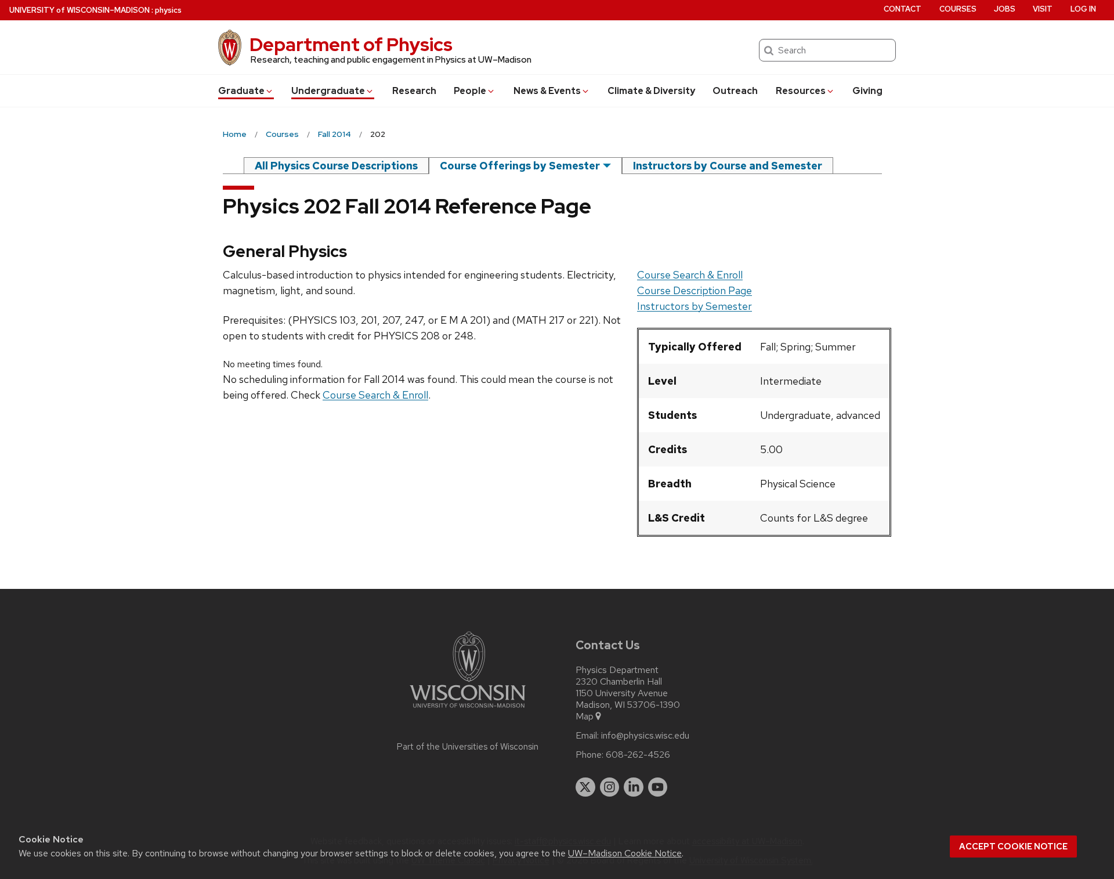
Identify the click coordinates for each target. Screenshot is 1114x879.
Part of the (467, 747)
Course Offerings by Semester (520, 165)
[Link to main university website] (468, 710)
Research (414, 91)
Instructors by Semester (694, 306)
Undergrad (328, 91)
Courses (957, 9)
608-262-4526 (638, 755)
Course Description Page (694, 290)
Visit (1042, 9)
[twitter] (585, 787)
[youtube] (658, 787)
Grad (241, 91)
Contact (902, 9)
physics (168, 10)
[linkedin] (633, 787)
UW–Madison (79, 10)
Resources (801, 91)
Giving (867, 91)
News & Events (547, 91)
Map (585, 716)
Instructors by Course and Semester (727, 165)
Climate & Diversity (651, 91)
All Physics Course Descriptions (336, 165)
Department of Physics (351, 44)
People (470, 91)
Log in (1083, 9)
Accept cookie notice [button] (1013, 846)
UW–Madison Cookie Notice (625, 853)
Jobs (1004, 9)
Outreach (735, 91)
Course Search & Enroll (690, 274)
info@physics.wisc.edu (645, 735)
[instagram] (610, 787)
